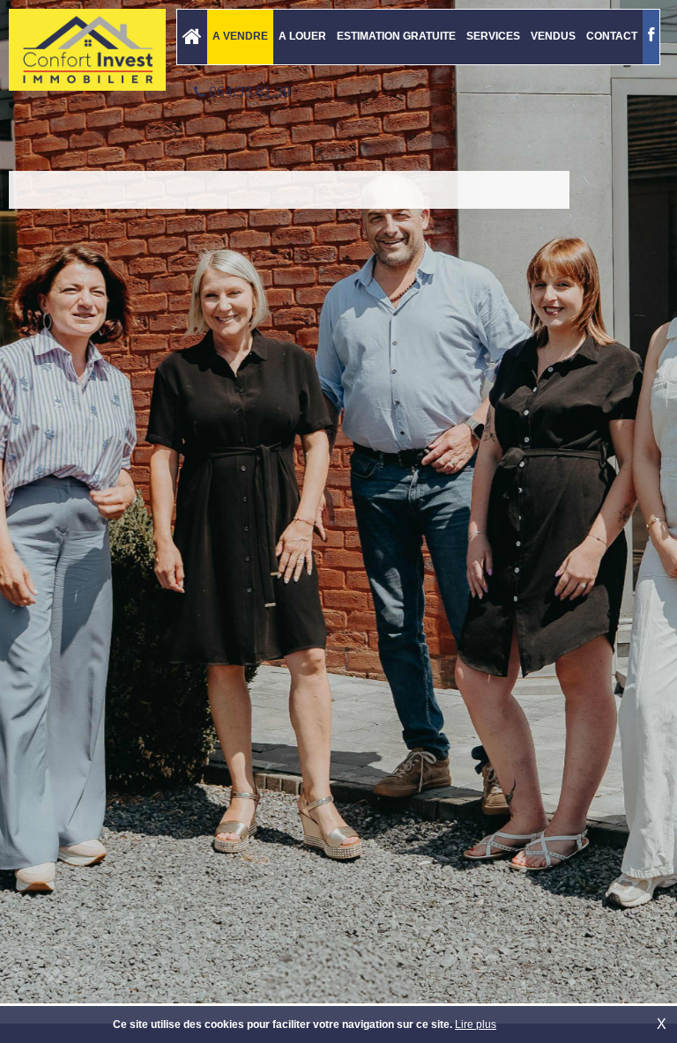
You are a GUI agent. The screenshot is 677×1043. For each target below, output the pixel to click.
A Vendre (240, 36)
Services (493, 36)
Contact (611, 36)
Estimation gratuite (396, 36)
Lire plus (475, 1024)
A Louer (302, 36)
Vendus (553, 36)
